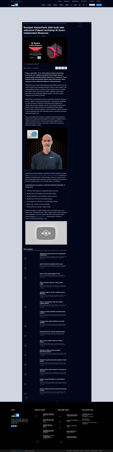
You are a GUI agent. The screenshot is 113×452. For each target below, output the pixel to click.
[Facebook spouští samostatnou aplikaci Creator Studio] (31, 362)
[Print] (65, 68)
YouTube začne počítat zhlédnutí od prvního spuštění (52, 321)
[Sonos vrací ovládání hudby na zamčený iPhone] (31, 343)
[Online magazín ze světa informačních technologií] (13, 5)
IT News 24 (29, 68)
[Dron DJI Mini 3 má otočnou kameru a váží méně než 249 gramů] (38, 421)
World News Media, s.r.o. (20, 450)
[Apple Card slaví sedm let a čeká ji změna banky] (31, 285)
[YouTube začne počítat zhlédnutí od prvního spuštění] (31, 324)
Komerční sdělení (27, 23)
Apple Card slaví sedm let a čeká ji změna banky (51, 283)
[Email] (62, 68)
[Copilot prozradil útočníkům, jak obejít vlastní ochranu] (31, 314)
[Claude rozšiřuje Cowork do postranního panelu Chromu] (31, 391)
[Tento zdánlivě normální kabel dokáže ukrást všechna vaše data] (38, 415)
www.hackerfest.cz (41, 216)
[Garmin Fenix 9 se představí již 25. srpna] (31, 266)
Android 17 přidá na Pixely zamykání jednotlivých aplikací (50, 350)
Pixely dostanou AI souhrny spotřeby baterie (52, 331)
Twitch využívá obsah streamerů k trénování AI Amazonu (53, 370)
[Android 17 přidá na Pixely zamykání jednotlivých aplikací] (31, 352)
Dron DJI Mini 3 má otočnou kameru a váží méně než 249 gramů (48, 420)
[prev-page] (24, 398)
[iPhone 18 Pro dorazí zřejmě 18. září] (31, 275)
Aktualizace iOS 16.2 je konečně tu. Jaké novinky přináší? (48, 425)
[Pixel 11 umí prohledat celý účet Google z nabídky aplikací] (31, 304)
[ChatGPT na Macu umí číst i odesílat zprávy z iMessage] (31, 295)
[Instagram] (92, 5)
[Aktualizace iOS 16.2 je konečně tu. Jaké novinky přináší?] (38, 426)
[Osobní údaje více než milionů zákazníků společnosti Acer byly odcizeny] (38, 432)
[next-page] (26, 398)
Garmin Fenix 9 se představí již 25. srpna (51, 264)
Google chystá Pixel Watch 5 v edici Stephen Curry (52, 379)
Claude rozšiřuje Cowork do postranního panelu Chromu (53, 389)
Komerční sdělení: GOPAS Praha (33, 64)
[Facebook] (90, 5)
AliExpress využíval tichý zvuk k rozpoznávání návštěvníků (53, 254)
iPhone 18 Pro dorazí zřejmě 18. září (50, 273)
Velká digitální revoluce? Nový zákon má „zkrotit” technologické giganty (48, 436)
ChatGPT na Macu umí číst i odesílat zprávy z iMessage (52, 293)
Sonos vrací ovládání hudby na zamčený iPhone (51, 341)
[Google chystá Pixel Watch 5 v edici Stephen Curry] (31, 381)
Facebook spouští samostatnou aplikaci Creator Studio (53, 360)
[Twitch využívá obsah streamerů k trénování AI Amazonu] (31, 372)
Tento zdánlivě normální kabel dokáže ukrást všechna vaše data (48, 414)
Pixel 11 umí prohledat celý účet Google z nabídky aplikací (51, 302)
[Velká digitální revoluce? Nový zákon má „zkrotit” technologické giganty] (38, 437)
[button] (86, 4)
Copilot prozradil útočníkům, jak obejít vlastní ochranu (52, 312)
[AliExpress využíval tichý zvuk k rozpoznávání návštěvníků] (31, 256)
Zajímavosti (37, 36)
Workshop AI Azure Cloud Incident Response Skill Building (44, 175)
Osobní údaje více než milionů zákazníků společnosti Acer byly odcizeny (48, 431)
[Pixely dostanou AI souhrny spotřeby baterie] (31, 333)
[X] (94, 5)
